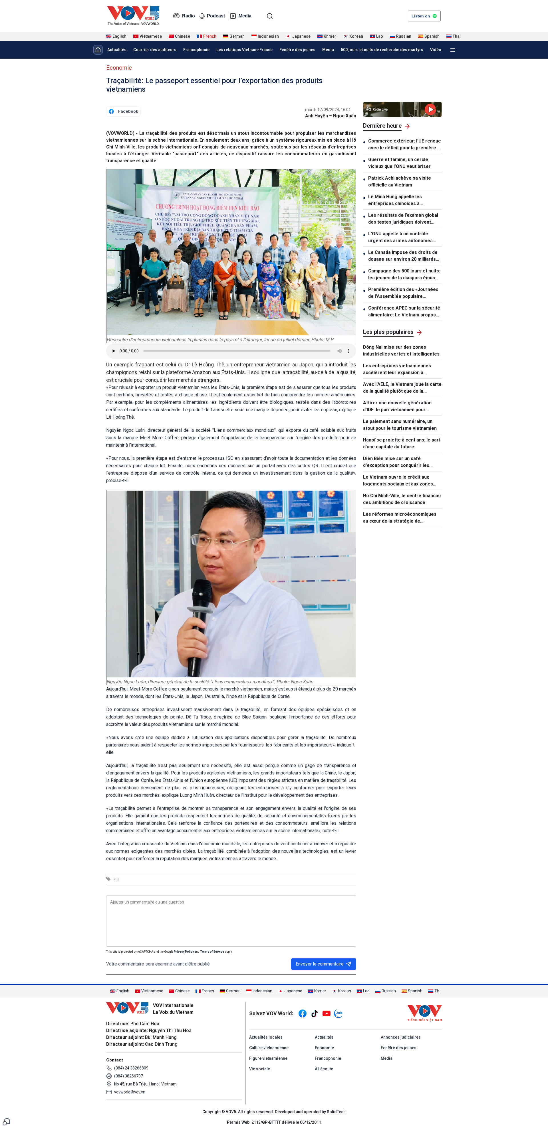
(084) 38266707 (128, 1076)
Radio (188, 15)
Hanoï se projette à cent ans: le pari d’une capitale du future (401, 443)
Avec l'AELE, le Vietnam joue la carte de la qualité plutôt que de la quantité (402, 388)
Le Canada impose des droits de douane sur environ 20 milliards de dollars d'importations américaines (403, 256)
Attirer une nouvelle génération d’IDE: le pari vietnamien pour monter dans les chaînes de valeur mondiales (400, 406)
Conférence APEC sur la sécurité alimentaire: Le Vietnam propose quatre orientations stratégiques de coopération (404, 311)
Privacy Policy (184, 951)
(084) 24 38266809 (131, 1068)
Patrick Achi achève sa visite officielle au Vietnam (399, 181)
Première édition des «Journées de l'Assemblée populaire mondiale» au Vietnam (403, 293)
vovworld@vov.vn (129, 1092)
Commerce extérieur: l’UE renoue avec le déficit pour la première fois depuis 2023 (404, 144)
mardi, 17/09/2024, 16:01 (328, 109)
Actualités (116, 49)
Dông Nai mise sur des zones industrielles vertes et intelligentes (401, 350)
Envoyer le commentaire (320, 964)
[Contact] (6, 1121)
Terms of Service (212, 951)
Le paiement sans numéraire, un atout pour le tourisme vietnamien (400, 425)
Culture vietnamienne (269, 1047)
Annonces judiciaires (401, 1037)
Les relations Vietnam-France (244, 49)
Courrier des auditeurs (154, 49)
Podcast (216, 15)
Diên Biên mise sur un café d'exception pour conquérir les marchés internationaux (396, 462)
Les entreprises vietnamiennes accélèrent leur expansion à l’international (397, 369)
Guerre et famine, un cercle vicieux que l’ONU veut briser (399, 163)
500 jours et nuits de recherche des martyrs (382, 49)
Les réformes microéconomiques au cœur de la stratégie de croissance (399, 518)
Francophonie (196, 49)
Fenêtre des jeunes (297, 49)
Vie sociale (259, 1069)
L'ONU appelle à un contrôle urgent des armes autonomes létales (400, 237)
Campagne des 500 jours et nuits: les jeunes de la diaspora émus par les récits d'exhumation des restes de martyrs (404, 274)
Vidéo (435, 49)
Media (245, 15)
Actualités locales (266, 1037)
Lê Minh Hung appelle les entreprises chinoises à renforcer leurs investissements (404, 200)
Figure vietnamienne (268, 1058)
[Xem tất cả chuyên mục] (452, 50)
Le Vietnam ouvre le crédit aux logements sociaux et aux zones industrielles (398, 480)
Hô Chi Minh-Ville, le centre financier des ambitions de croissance (402, 499)
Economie (119, 67)
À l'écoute (324, 1069)
